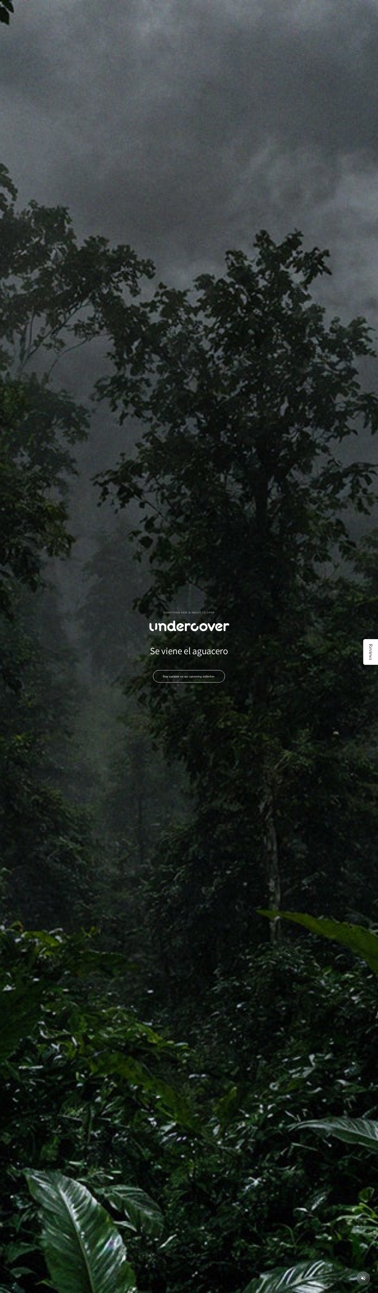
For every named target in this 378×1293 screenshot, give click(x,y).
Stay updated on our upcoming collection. (189, 676)
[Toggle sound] (363, 1278)
